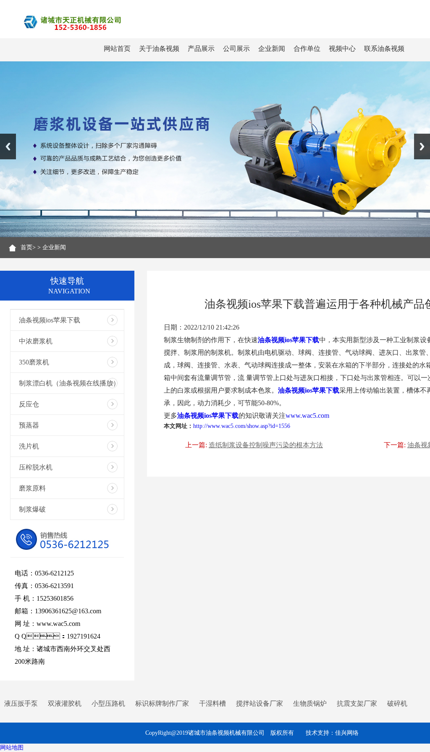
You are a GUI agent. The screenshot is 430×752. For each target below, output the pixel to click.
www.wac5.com (307, 415)
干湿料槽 (212, 703)
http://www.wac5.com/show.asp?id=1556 (241, 426)
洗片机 (29, 446)
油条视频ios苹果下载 (49, 320)
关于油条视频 (159, 48)
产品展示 (201, 48)
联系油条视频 (384, 48)
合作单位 (307, 48)
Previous (8, 146)
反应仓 (29, 404)
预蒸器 (29, 425)
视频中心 (342, 48)
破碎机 (397, 703)
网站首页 (117, 48)
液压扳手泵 (21, 703)
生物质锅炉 (310, 703)
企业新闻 (271, 48)
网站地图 (12, 747)
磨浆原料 (32, 488)
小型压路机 (108, 703)
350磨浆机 (34, 362)
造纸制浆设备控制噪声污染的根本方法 (266, 445)
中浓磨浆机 (35, 341)
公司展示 (236, 48)
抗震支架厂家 (357, 703)
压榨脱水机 (35, 467)
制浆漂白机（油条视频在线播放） (69, 383)
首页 (26, 247)
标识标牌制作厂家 (162, 703)
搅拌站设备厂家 (259, 703)
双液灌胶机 (64, 703)
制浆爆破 (32, 509)
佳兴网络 (347, 733)
